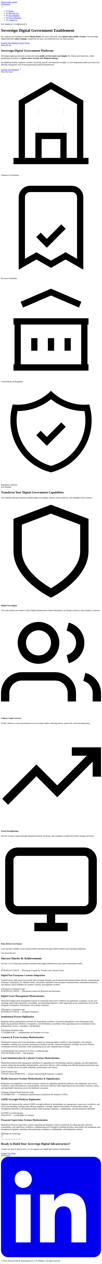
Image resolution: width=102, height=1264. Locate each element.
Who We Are (13, 13)
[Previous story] (2, 968)
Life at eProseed (14, 18)
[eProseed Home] (5, 4)
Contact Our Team (8, 1153)
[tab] (2, 1139)
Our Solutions (13, 15)
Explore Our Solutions (10, 43)
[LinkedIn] (51, 1257)
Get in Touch (24, 43)
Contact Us (12, 20)
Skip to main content (9, 2)
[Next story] (2, 1136)
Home (10, 11)
